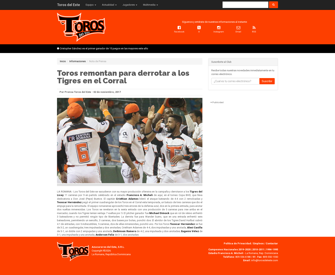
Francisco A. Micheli (140, 195)
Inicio (63, 61)
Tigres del (196, 191)
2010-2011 (258, 249)
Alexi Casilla (194, 227)
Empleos (258, 243)
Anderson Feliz (105, 234)
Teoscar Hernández (69, 202)
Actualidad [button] (108, 4)
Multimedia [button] (149, 4)
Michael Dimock (159, 213)
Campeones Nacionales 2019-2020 (229, 249)
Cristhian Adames (127, 198)
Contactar (272, 243)
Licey (60, 195)
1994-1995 (272, 249)
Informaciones (77, 61)
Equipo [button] (90, 4)
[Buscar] (273, 4)
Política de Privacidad (238, 243)
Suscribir (267, 81)
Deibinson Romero (124, 231)
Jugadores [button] (129, 4)
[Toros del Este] (81, 26)
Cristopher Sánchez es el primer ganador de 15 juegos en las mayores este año (104, 48)
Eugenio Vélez (190, 231)
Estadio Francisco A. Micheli (225, 253)
